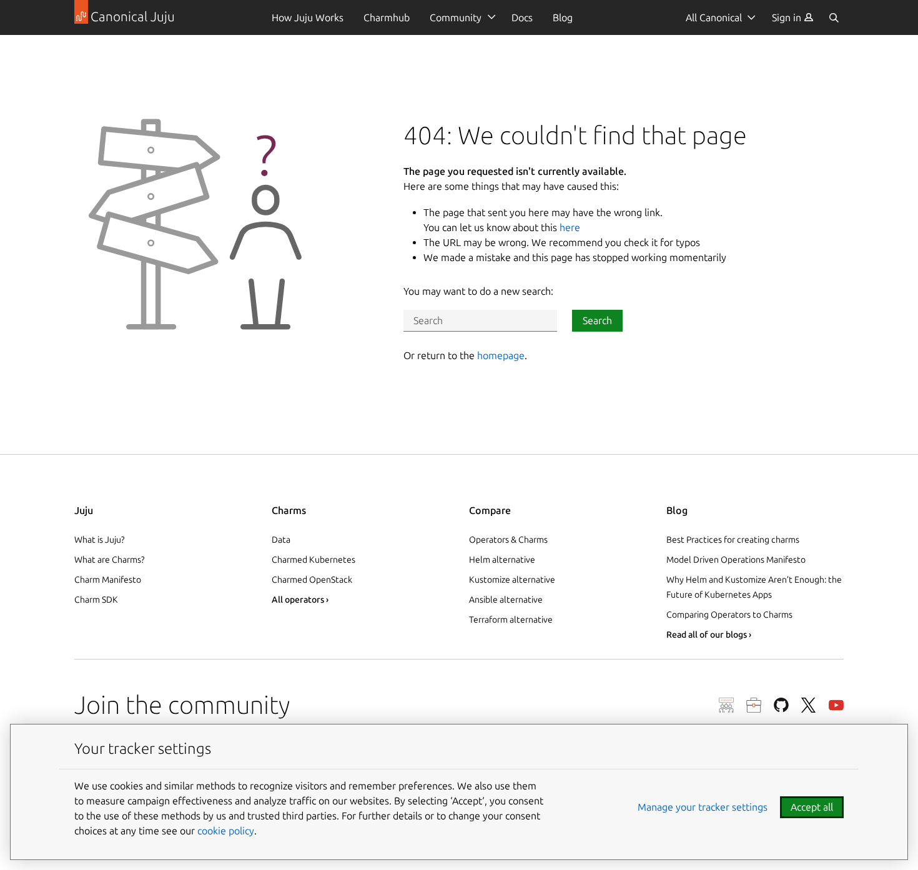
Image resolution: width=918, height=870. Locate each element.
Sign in (788, 17)
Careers (753, 705)
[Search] (834, 17)
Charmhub (386, 17)
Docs (522, 17)
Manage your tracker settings (702, 807)
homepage (501, 355)
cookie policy (225, 830)
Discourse (726, 705)
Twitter (808, 705)
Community (455, 17)
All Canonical (714, 17)
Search (597, 320)
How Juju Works (307, 17)
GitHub (781, 705)
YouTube (836, 705)
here (570, 227)
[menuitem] (793, 17)
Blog (563, 17)
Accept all (812, 807)
